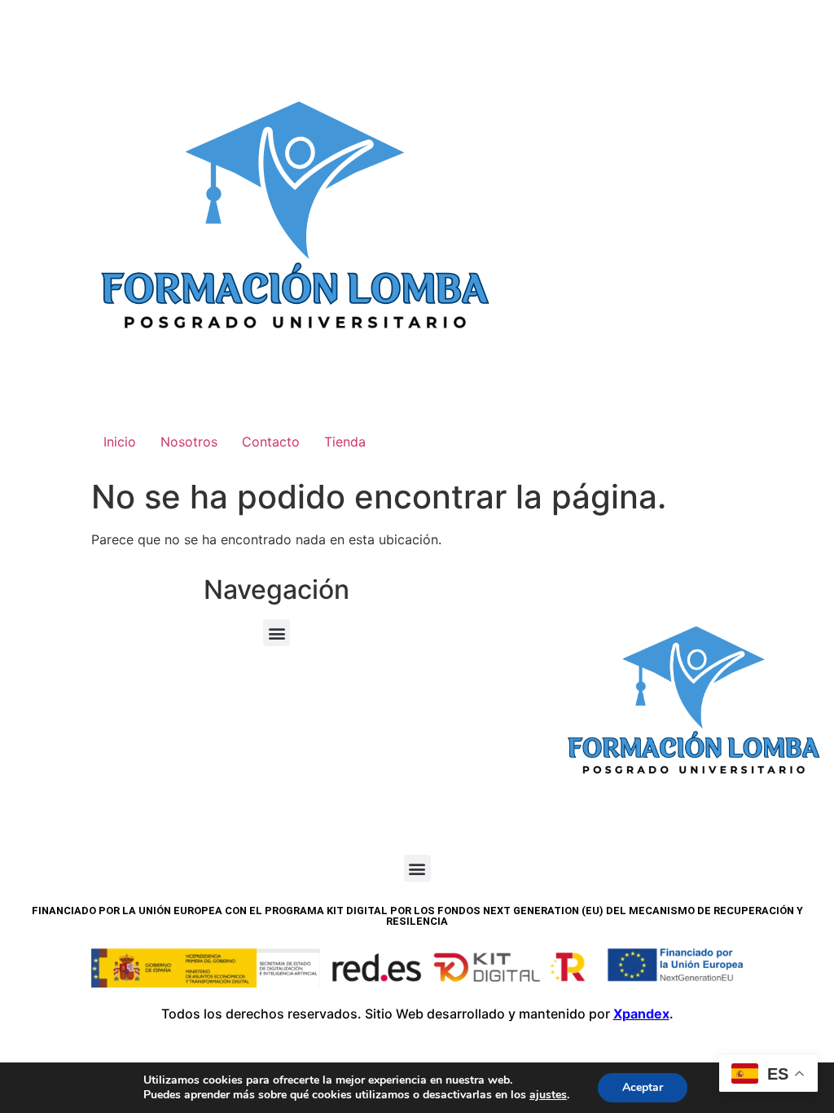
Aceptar (642, 1087)
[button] (276, 632)
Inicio (119, 441)
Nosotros (188, 441)
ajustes (548, 1095)
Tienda (345, 441)
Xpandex (641, 1013)
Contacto (271, 441)
